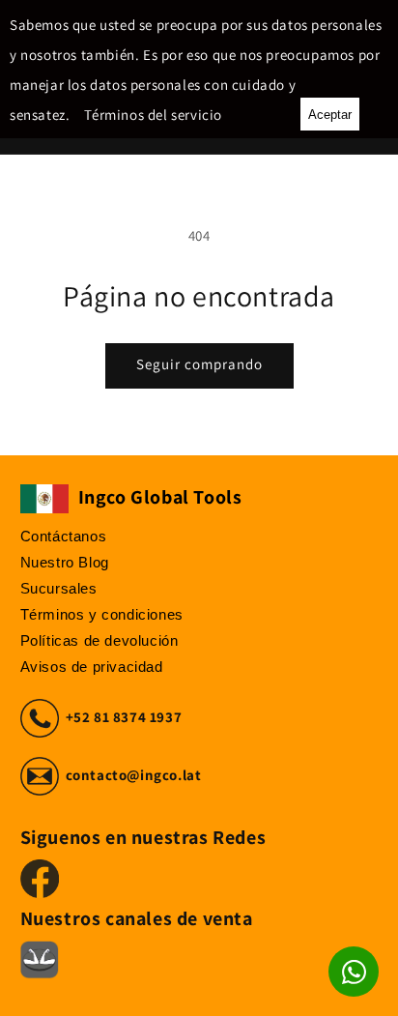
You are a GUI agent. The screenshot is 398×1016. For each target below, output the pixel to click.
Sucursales (59, 588)
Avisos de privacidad (91, 666)
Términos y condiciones (102, 614)
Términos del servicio (153, 114)
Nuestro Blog (64, 562)
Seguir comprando (199, 364)
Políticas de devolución (99, 640)
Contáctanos (63, 536)
